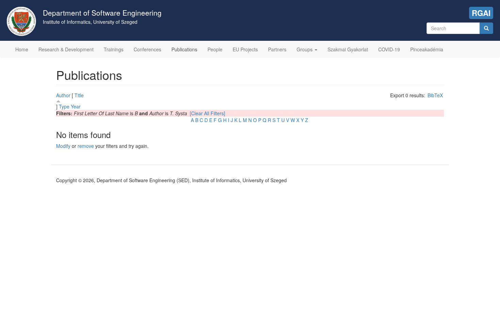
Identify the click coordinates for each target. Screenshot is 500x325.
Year (76, 106)
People (214, 49)
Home (21, 49)
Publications (184, 49)
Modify (63, 145)
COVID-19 (389, 49)
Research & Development (66, 49)
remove (86, 145)
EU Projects (245, 49)
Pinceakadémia (426, 49)
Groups (305, 49)
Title (79, 95)
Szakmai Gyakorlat (348, 49)
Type (64, 106)
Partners (277, 49)
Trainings (113, 49)
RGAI (481, 12)
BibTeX (435, 95)
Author (63, 95)
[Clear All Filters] (207, 113)
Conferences (147, 49)
